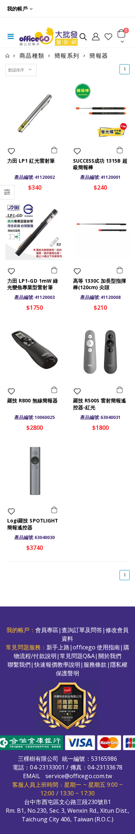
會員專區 (46, 630)
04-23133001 (47, 767)
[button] (83, 38)
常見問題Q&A (77, 656)
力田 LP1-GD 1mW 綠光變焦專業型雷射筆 (32, 284)
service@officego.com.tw (78, 776)
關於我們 (109, 656)
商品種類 (32, 55)
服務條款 (95, 664)
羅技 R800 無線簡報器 (32, 400)
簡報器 (98, 55)
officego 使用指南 (96, 647)
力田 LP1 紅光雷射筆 (31, 161)
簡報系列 (67, 55)
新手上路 (57, 647)
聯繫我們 (19, 664)
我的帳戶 (17, 8)
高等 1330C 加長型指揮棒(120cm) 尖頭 (99, 284)
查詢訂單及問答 (82, 630)
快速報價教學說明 (57, 664)
